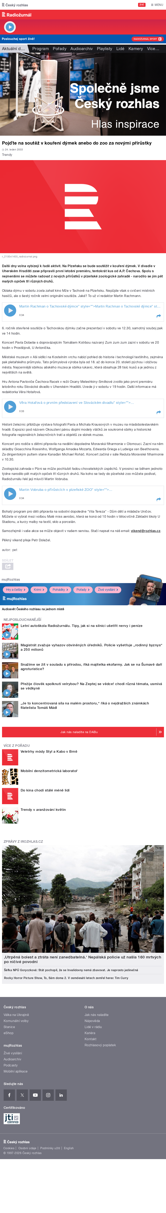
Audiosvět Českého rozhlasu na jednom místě (33, 609)
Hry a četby (14, 590)
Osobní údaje (27, 1148)
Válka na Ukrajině (16, 1015)
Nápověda (92, 1021)
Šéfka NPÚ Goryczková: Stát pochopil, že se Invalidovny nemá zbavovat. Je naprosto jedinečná (71, 970)
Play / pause (10, 310)
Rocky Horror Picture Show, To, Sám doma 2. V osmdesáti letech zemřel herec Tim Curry (66, 978)
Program (40, 48)
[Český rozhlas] (15, 5)
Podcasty (11, 1065)
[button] (158, 316)
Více (153, 48)
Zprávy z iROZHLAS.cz (23, 842)
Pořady (59, 48)
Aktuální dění (14, 48)
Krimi (37, 590)
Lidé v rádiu (93, 1027)
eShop (8, 1033)
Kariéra (90, 1033)
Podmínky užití (50, 1148)
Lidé (120, 48)
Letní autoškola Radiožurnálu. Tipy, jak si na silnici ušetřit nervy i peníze (82, 626)
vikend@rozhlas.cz (145, 531)
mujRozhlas (11, 579)
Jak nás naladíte (97, 1015)
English (69, 1148)
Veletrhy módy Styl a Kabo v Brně (49, 751)
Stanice (9, 1027)
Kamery (136, 48)
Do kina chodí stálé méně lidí (45, 790)
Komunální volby (16, 1021)
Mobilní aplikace (16, 1071)
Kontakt (90, 1039)
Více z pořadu (17, 746)
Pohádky (59, 590)
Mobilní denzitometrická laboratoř (49, 771)
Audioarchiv (81, 48)
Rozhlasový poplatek (100, 1045)
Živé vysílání (106, 590)
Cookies (8, 1148)
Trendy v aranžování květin (43, 810)
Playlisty (104, 48)
